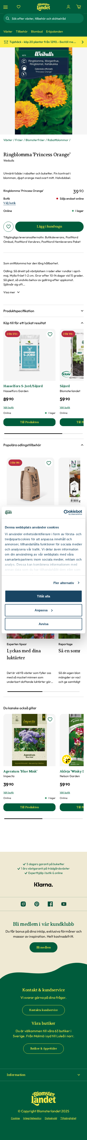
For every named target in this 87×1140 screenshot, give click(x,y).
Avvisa (43, 624)
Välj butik (9, 203)
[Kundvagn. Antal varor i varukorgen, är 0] (78, 7)
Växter (7, 140)
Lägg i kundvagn (49, 226)
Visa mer (9, 292)
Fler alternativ (63, 582)
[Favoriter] (19, 7)
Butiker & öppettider (43, 1048)
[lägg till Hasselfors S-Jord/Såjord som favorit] (50, 334)
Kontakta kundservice (43, 1010)
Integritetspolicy (32, 1118)
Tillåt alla (43, 596)
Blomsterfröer (35, 140)
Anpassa (41, 610)
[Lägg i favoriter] (8, 227)
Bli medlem (43, 947)
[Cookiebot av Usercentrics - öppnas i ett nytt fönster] (63, 512)
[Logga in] (68, 7)
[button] (43, 311)
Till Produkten (37, 423)
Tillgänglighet (68, 1118)
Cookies (15, 1118)
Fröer (19, 140)
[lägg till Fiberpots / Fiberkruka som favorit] (49, 463)
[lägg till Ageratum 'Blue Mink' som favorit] (50, 719)
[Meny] (6, 6)
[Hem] (43, 7)
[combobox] (47, 18)
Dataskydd (51, 1118)
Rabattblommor (58, 140)
